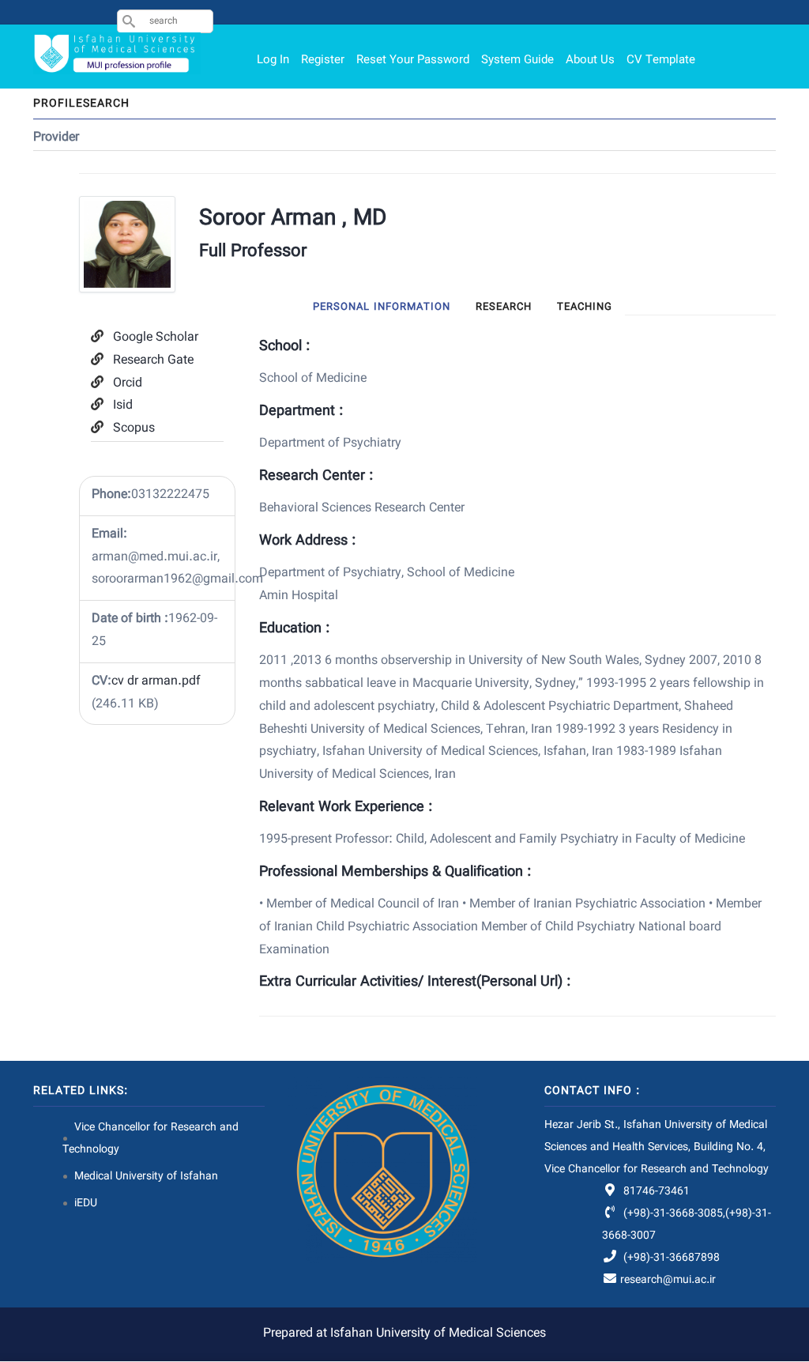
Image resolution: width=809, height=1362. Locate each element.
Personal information (381, 307)
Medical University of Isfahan (146, 1177)
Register (322, 60)
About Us (590, 60)
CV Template (661, 60)
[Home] (117, 53)
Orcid (127, 384)
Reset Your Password (412, 60)
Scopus (134, 429)
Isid (123, 406)
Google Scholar (155, 338)
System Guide (517, 60)
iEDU (85, 1204)
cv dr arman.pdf (156, 682)
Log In (273, 60)
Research (504, 307)
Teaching (584, 307)
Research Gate (153, 361)
